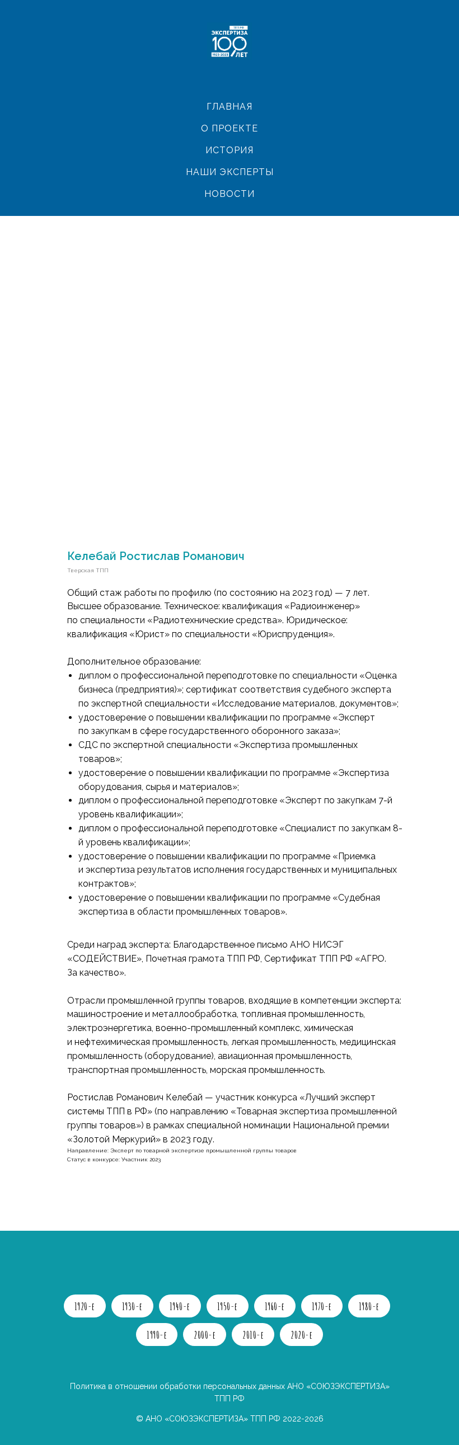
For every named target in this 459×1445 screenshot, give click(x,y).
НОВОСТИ (229, 194)
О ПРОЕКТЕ (229, 128)
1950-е (227, 1306)
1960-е (275, 1306)
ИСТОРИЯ (229, 150)
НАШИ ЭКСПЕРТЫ (230, 172)
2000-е (205, 1335)
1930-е (132, 1306)
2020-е (301, 1335)
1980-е (369, 1306)
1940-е (180, 1306)
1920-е (84, 1306)
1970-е (322, 1306)
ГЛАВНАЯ (229, 106)
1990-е (157, 1335)
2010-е (253, 1335)
